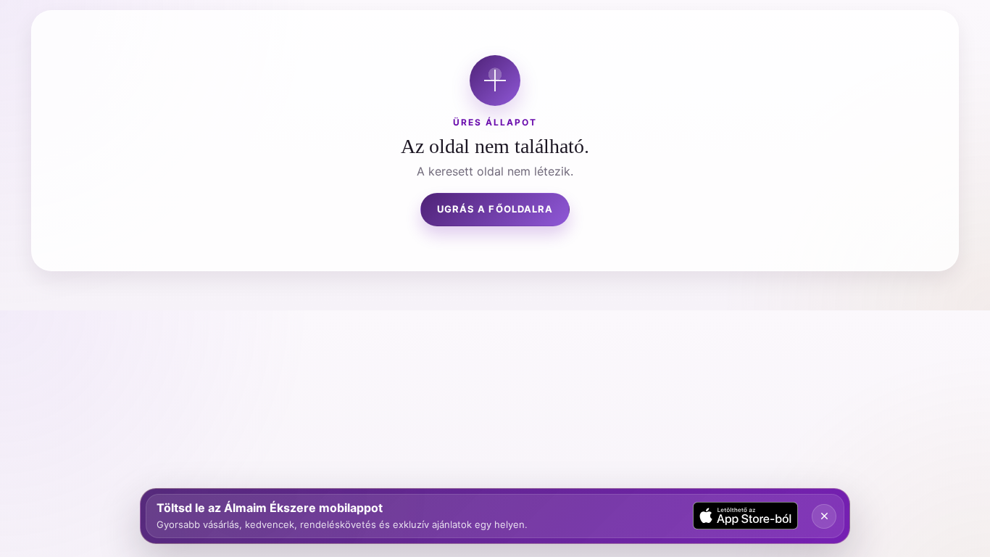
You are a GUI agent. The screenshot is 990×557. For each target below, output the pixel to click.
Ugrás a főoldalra (495, 209)
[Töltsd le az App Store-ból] (746, 516)
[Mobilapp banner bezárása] (824, 516)
